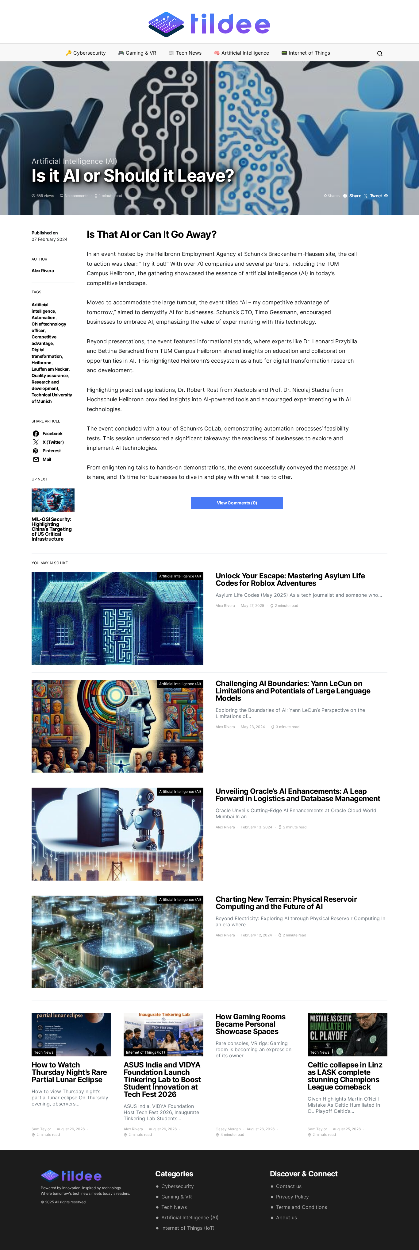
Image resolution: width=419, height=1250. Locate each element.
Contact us (289, 1186)
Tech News (43, 1052)
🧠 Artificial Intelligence (241, 53)
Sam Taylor (41, 1129)
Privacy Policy (292, 1197)
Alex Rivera (43, 270)
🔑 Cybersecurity (86, 53)
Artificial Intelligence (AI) (74, 161)
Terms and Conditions (301, 1207)
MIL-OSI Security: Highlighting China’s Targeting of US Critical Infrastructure (51, 529)
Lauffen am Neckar (50, 369)
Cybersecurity (177, 1186)
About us (286, 1217)
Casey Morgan (228, 1129)
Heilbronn (42, 362)
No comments (76, 195)
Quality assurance (50, 375)
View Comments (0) (237, 502)
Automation (44, 317)
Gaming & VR (176, 1197)
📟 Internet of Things (305, 53)
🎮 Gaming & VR (137, 53)
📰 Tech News (185, 53)
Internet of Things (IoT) (145, 1052)
